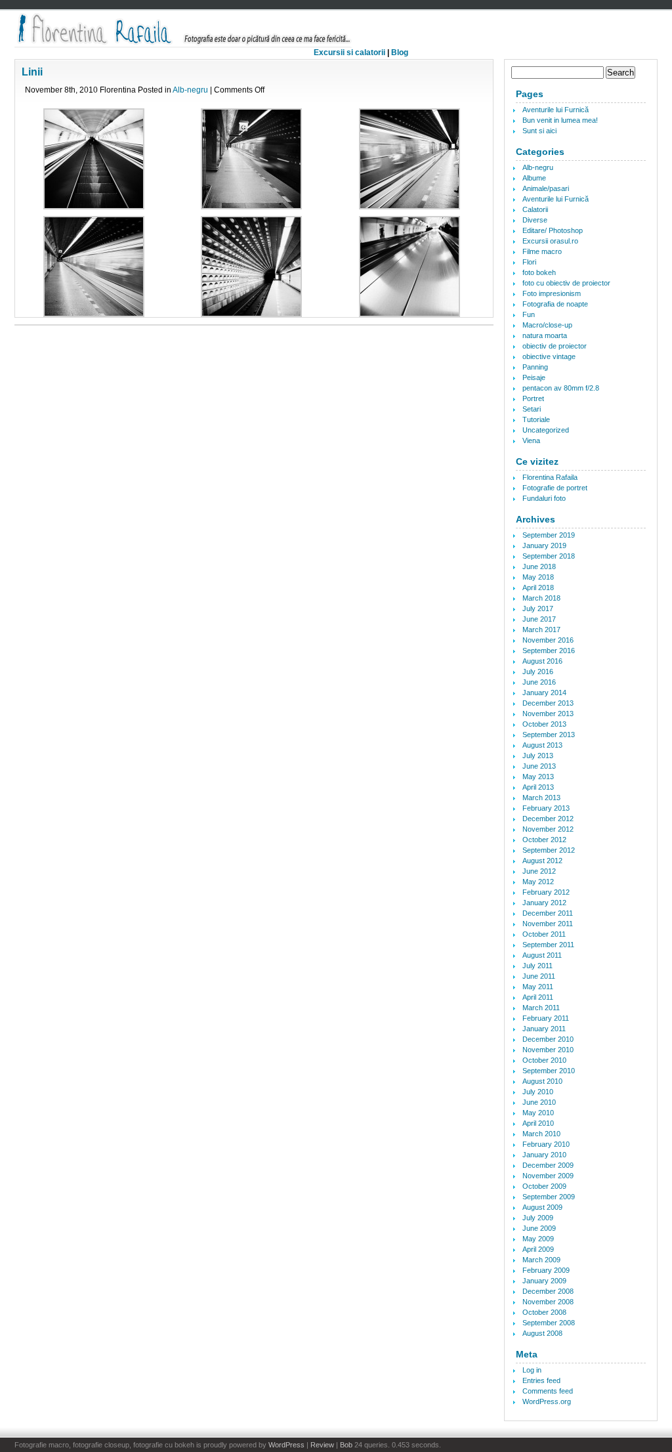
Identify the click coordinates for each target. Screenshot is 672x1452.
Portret (533, 398)
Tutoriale (536, 419)
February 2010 (546, 1144)
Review (322, 1445)
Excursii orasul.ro (550, 241)
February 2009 (546, 1270)
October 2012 (544, 839)
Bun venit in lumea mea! (560, 120)
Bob (346, 1445)
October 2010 (544, 1060)
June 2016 (539, 682)
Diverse (534, 220)
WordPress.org (546, 1401)
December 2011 (547, 913)
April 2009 (538, 1249)
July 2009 (537, 1218)
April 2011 (537, 997)
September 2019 (548, 535)
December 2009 (548, 1165)
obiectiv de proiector (554, 346)
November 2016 (548, 640)
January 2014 (544, 692)
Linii (32, 71)
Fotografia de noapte (555, 304)
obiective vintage (549, 356)
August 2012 (542, 861)
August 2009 (542, 1207)
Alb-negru (190, 90)
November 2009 (548, 1176)
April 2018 (538, 587)
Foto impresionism (551, 293)
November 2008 (548, 1302)
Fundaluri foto (544, 498)
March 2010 (541, 1134)
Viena (531, 440)
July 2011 (537, 966)
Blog (399, 52)
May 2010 (538, 1113)
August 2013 (542, 745)
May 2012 (538, 882)
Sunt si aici (539, 131)
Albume (534, 178)
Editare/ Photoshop (552, 230)
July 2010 (537, 1092)
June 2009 (539, 1228)
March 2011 (541, 1008)
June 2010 (539, 1102)
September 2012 (548, 850)
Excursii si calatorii (349, 52)
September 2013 (548, 734)
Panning (535, 367)
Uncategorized (545, 430)
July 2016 (537, 671)
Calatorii (535, 209)
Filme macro (542, 251)
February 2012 (546, 892)
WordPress (286, 1445)
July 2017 (537, 608)
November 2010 (548, 1050)
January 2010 (544, 1155)
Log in (531, 1370)
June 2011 (538, 976)
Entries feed (541, 1380)
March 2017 (541, 629)
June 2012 (539, 871)
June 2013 (539, 766)
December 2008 (548, 1291)
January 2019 (544, 545)
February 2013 (546, 808)
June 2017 (539, 619)
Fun (528, 314)
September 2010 (548, 1071)
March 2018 (541, 598)
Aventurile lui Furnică (555, 110)
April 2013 (538, 787)
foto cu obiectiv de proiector (566, 283)
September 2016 (548, 650)
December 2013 (548, 703)
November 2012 (548, 829)
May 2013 (538, 776)
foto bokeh (539, 272)
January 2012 (544, 903)
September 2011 (548, 945)
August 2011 (542, 955)
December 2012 (548, 818)
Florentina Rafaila (550, 477)
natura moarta (544, 335)
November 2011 (547, 924)
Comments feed (547, 1391)
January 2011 (544, 1029)
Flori (529, 262)
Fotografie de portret (554, 488)
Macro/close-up (547, 325)
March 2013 (541, 797)
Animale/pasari (545, 188)
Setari (531, 409)
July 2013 (537, 755)
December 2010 (548, 1039)
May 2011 (537, 987)
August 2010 (542, 1081)
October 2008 (544, 1312)
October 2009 (544, 1186)
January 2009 (544, 1281)
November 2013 (548, 713)
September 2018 (548, 556)
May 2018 (538, 577)
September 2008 (548, 1323)
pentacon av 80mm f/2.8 (560, 388)
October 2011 (544, 934)
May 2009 (538, 1239)
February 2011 (545, 1018)
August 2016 (542, 661)
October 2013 (544, 724)
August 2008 (542, 1333)
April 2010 (538, 1123)
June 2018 (539, 566)
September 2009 (548, 1197)
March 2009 (541, 1260)
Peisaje (533, 377)
